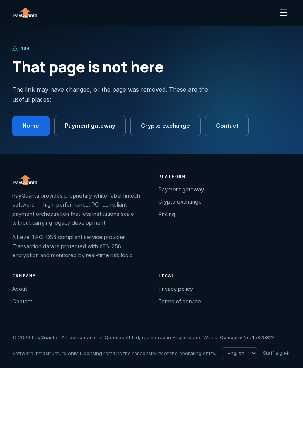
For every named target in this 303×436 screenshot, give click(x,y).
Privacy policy (175, 289)
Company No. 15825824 (247, 337)
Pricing (166, 214)
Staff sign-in (277, 353)
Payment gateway (90, 125)
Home (31, 125)
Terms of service (179, 301)
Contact (227, 125)
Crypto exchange (165, 125)
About (19, 289)
